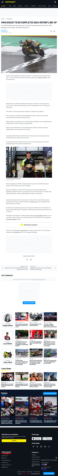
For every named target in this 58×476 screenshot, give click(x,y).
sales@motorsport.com (37, 461)
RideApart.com (5, 467)
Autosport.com (5, 462)
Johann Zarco (34, 201)
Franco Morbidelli (37, 215)
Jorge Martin (23, 230)
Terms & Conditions (21, 471)
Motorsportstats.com (6, 464)
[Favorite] (51, 31)
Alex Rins (17, 232)
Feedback (34, 454)
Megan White (4, 30)
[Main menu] (2, 2)
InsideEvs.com (5, 455)
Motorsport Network (26, 473)
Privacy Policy (37, 471)
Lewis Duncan (4, 31)
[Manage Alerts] (30, 259)
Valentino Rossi (42, 77)
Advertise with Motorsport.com (38, 457)
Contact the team (36, 459)
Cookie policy (30, 471)
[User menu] (55, 2)
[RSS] (49, 446)
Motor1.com (4, 458)
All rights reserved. (35, 473)
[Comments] (55, 31)
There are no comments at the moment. (29, 279)
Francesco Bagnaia (11, 219)
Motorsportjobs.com (6, 460)
